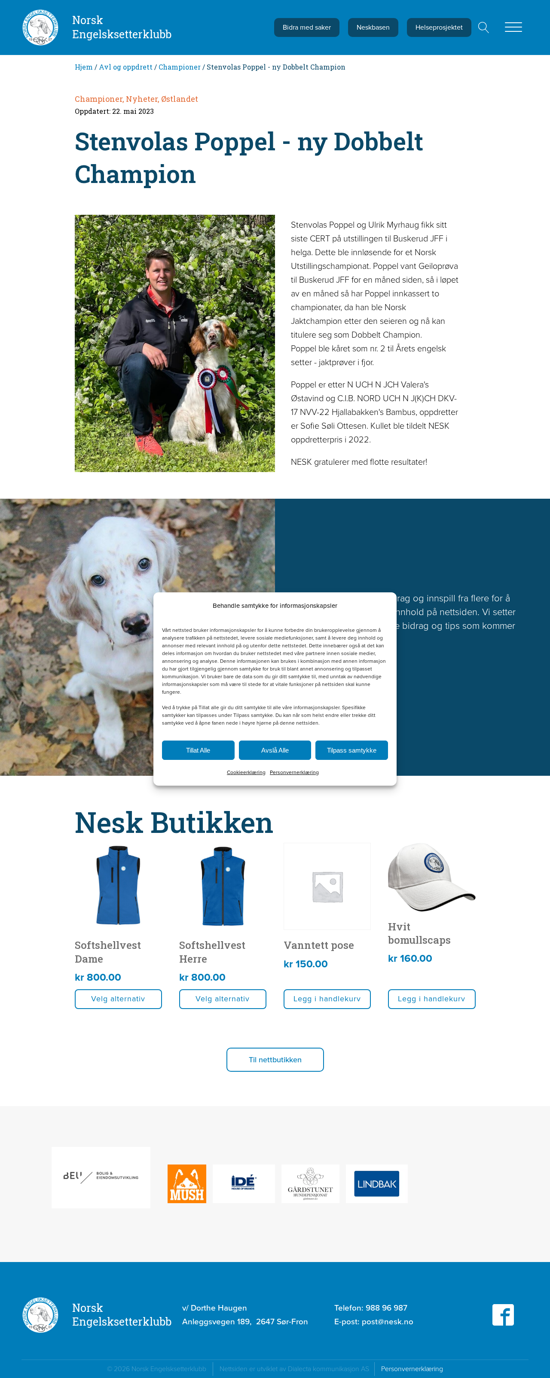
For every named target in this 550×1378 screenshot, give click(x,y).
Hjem (84, 66)
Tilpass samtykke (351, 750)
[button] (275, 1060)
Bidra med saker (307, 27)
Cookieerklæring (246, 772)
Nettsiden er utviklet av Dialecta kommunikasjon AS (297, 1369)
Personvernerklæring (294, 772)
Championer (180, 66)
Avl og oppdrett (126, 66)
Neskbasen (373, 27)
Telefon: (370, 1308)
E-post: (373, 1321)
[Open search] (484, 27)
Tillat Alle (198, 750)
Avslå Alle (275, 750)
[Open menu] (513, 27)
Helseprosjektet (439, 27)
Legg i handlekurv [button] (327, 998)
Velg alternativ (118, 998)
